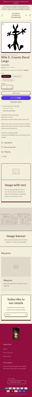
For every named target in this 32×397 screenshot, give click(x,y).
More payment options (16, 101)
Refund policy (7, 356)
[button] (2, 15)
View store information (9, 110)
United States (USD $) (15, 382)
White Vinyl (6, 76)
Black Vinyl (17, 76)
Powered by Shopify (23, 394)
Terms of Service (8, 352)
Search (5, 349)
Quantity (3, 83)
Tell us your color (8, 80)
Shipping (3, 67)
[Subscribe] (25, 315)
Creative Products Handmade (13, 394)
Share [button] (4, 156)
